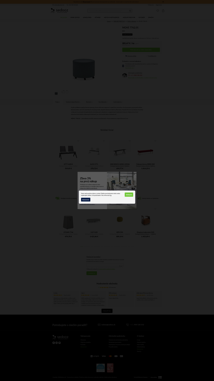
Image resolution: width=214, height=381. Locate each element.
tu (110, 195)
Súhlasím (129, 195)
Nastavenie (85, 200)
